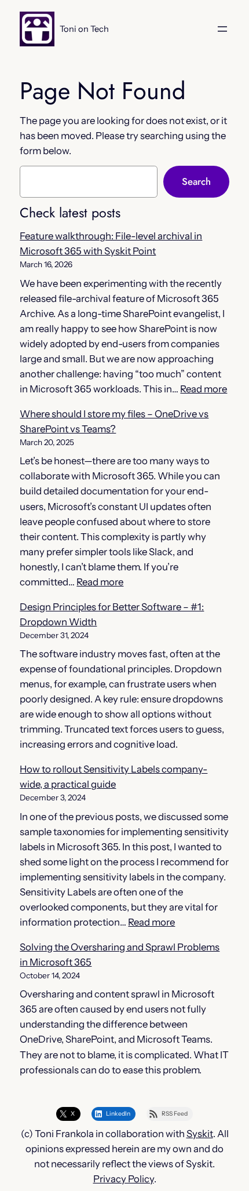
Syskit (199, 1133)
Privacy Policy (123, 1179)
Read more (203, 389)
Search (196, 181)
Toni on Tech (84, 29)
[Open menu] (222, 29)
